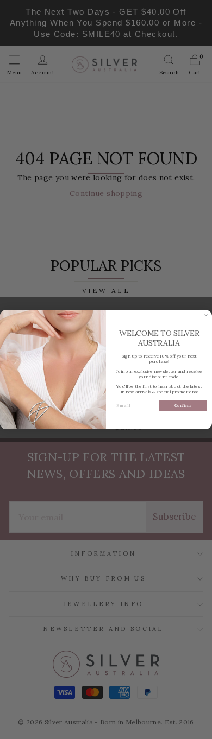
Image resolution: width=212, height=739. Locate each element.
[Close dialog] (206, 316)
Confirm (182, 405)
